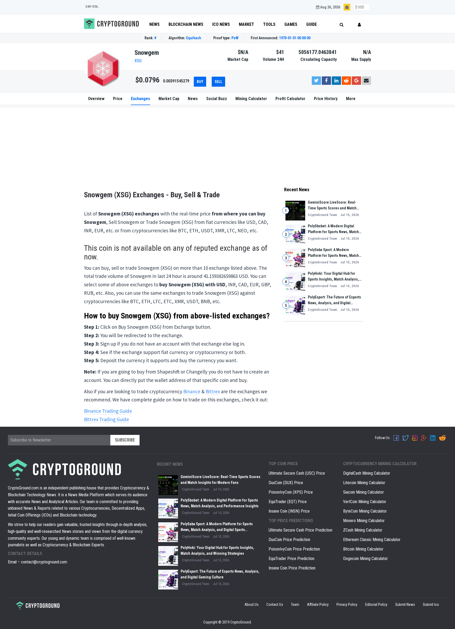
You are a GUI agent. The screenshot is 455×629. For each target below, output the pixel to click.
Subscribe (311, 341)
